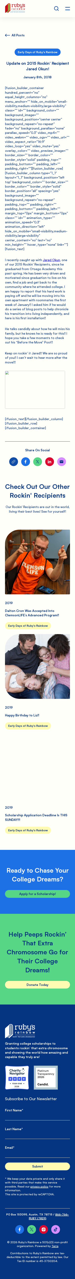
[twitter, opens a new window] (31, 1229)
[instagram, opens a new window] (43, 1229)
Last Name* (14, 1129)
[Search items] (56, 8)
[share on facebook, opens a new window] (25, 461)
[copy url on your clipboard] (13, 461)
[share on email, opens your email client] (61, 461)
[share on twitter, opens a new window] (37, 461)
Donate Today (37, 985)
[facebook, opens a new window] (19, 1229)
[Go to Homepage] (15, 8)
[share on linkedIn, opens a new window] (49, 461)
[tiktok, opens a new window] (55, 1229)
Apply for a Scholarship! (37, 894)
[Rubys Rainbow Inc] (46, 1078)
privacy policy (39, 1186)
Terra (55, 1246)
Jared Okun (51, 260)
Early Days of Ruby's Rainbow (37, 52)
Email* (9, 1148)
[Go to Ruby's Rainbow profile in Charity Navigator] (17, 1078)
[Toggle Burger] (67, 8)
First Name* (14, 1110)
